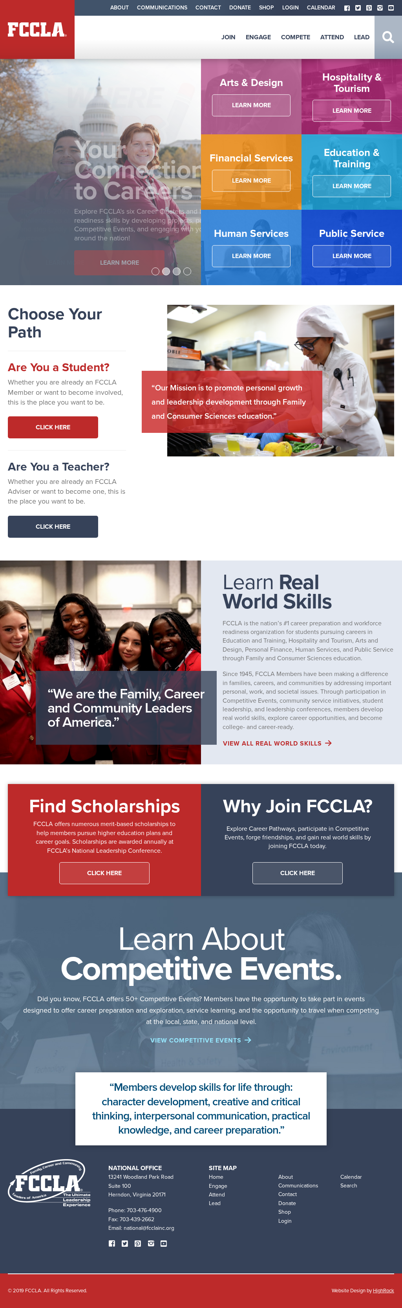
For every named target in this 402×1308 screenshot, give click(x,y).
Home (216, 1177)
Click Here (53, 427)
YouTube (391, 8)
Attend (332, 37)
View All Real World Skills (272, 743)
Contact (208, 8)
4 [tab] (187, 271)
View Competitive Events (195, 1040)
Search (388, 37)
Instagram (380, 8)
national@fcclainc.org (149, 1228)
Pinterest (369, 8)
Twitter (358, 8)
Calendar (321, 8)
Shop (266, 8)
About (119, 8)
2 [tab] (166, 271)
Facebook (347, 8)
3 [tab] (177, 271)
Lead (361, 37)
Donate (240, 8)
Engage (258, 37)
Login (290, 8)
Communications (162, 8)
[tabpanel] (100, 172)
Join (228, 37)
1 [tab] (155, 271)
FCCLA (37, 29)
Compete (295, 37)
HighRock (383, 1290)
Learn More (53, 262)
